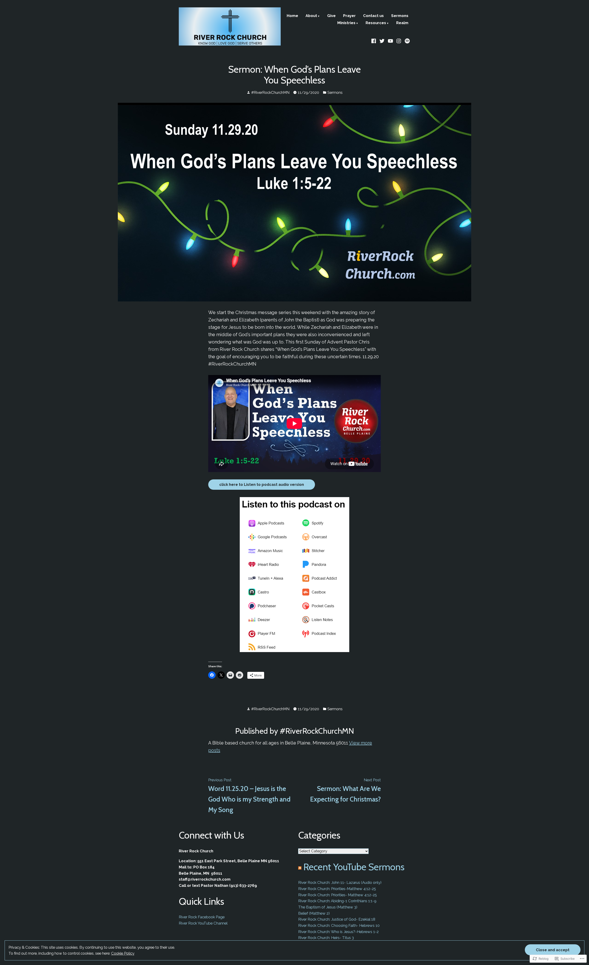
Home (292, 16)
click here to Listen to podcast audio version (261, 484)
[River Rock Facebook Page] (374, 40)
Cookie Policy (122, 953)
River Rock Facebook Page (202, 917)
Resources (376, 23)
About (311, 16)
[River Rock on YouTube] (390, 40)
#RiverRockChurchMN (270, 92)
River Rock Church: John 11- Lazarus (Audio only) (339, 882)
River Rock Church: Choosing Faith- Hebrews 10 (339, 925)
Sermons (399, 16)
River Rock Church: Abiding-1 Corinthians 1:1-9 (337, 901)
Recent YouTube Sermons (353, 867)
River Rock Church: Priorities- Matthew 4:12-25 (337, 895)
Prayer (349, 16)
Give (331, 16)
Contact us (373, 16)
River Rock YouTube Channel (203, 923)
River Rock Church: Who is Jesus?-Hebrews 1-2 (338, 931)
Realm (402, 23)
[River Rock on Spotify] (406, 40)
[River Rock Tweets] (382, 40)
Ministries (346, 23)
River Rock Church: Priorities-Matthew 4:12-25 (337, 888)
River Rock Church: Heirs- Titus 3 (326, 937)
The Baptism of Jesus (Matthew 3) (327, 907)
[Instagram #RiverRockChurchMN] (399, 40)
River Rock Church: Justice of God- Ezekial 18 (336, 919)
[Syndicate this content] (299, 867)
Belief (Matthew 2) (314, 913)
